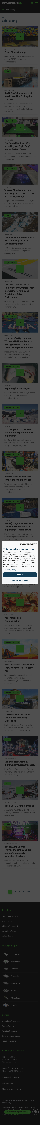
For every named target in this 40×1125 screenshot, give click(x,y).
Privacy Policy (10, 570)
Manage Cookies (20, 580)
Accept (20, 575)
